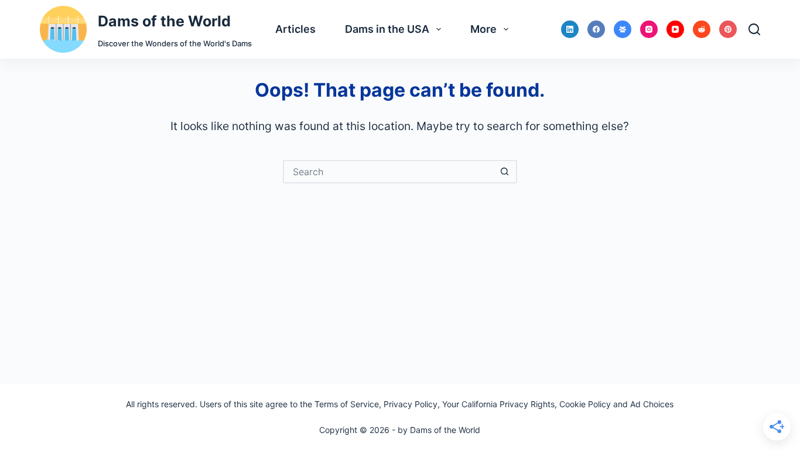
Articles (295, 29)
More (483, 29)
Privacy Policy (410, 404)
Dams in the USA (387, 29)
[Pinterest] (728, 29)
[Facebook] (596, 29)
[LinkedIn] (570, 29)
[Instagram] (649, 29)
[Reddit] (701, 29)
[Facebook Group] (622, 29)
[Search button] (505, 171)
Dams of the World (164, 21)
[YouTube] (675, 29)
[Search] (754, 29)
